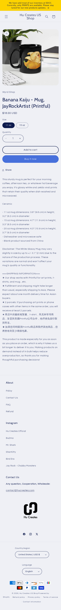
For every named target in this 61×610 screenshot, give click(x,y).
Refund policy (19, 597)
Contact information (32, 602)
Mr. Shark (11, 445)
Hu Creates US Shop (29, 593)
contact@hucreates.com (20, 490)
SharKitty (11, 452)
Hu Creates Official (16, 431)
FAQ (8, 405)
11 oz (8, 125)
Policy (9, 391)
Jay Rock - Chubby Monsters (21, 466)
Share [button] (8, 170)
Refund (10, 411)
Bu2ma (9, 438)
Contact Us (12, 398)
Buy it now (30, 159)
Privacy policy (34, 597)
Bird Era (10, 459)
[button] (6, 16)
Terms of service (50, 597)
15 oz (22, 125)
